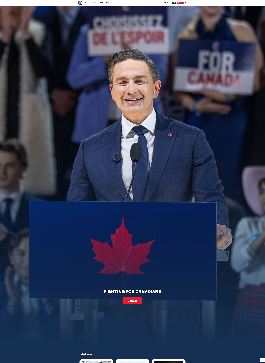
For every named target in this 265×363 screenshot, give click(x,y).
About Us (93, 3)
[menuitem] (79, 3)
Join (174, 3)
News (101, 3)
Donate (180, 3)
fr (186, 3)
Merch (107, 3)
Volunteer (167, 3)
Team (85, 3)
